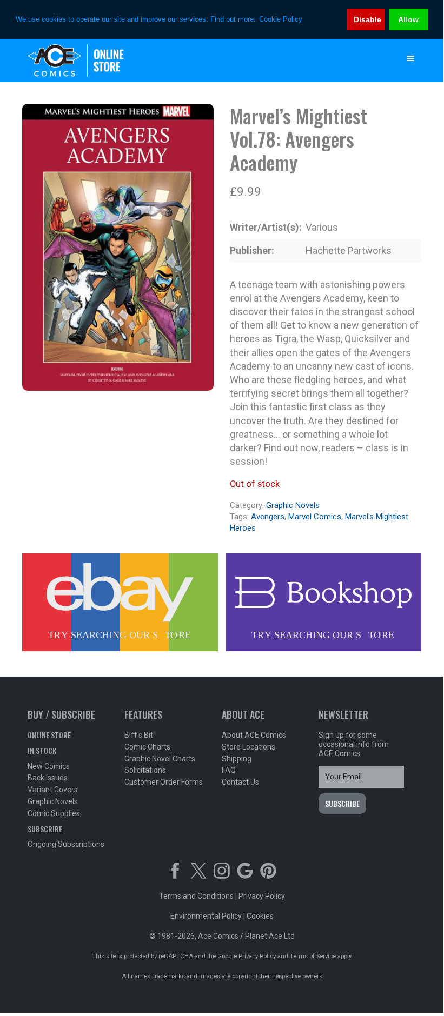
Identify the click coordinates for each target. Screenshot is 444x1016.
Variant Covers (53, 789)
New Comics (49, 766)
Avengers (267, 517)
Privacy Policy (261, 896)
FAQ (229, 770)
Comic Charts (147, 747)
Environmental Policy (206, 916)
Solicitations (145, 770)
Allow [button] (408, 19)
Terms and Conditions (196, 896)
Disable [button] (367, 19)
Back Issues (48, 777)
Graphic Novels (293, 505)
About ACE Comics (254, 735)
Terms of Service (313, 956)
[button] (410, 58)
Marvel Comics (314, 517)
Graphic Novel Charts (159, 758)
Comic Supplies (54, 813)
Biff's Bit (138, 735)
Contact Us (240, 782)
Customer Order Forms (163, 782)
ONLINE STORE (49, 734)
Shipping (236, 758)
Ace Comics (200, 60)
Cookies (260, 916)
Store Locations (248, 747)
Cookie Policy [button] (280, 19)
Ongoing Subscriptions (66, 844)
